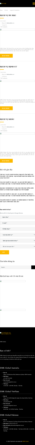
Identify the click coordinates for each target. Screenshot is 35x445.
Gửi (3, 252)
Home (1, 10)
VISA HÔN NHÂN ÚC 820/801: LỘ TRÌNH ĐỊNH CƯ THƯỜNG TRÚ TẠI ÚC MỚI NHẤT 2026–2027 (17, 200)
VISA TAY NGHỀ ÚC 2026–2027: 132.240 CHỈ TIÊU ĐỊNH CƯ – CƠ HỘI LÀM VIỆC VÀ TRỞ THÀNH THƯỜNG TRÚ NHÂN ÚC (17, 183)
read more (5, 55)
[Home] (3, 3)
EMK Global (25, 441)
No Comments (4, 26)
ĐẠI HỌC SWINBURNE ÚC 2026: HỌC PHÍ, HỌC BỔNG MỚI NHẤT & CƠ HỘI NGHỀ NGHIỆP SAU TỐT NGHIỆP (16, 189)
